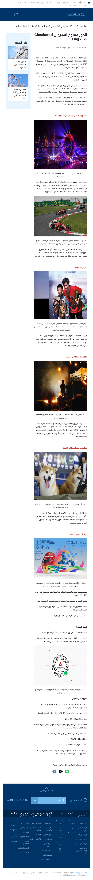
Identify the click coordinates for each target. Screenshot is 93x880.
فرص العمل (48, 835)
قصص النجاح (47, 855)
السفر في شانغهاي (61, 26)
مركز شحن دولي (81, 844)
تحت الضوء (14, 825)
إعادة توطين (24, 828)
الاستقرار (26, 832)
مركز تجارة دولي (81, 839)
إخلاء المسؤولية (81, 873)
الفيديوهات (14, 830)
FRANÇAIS (41, 3)
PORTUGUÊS (21, 3)
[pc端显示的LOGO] (75, 14)
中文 (84, 3)
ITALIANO (73, 5)
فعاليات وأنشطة (39, 26)
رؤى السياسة (47, 839)
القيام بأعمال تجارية (46, 814)
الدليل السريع (24, 852)
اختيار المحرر (48, 823)
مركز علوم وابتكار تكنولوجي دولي (81, 850)
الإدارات (72, 828)
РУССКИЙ (82, 5)
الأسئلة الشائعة (46, 859)
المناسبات (14, 841)
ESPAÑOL (32, 3)
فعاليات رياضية (21, 26)
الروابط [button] (61, 800)
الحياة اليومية (24, 837)
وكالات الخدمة (47, 850)
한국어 (59, 3)
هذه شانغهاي (82, 814)
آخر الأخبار (14, 821)
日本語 (65, 3)
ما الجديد (14, 813)
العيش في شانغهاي (24, 814)
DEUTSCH (51, 3)
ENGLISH (73, 3)
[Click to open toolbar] (16, 15)
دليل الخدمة (36, 823)
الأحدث (38, 835)
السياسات (71, 832)
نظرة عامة (83, 823)
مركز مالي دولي (82, 835)
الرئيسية (83, 26)
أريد (75, 26)
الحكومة (71, 813)
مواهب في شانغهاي (36, 814)
